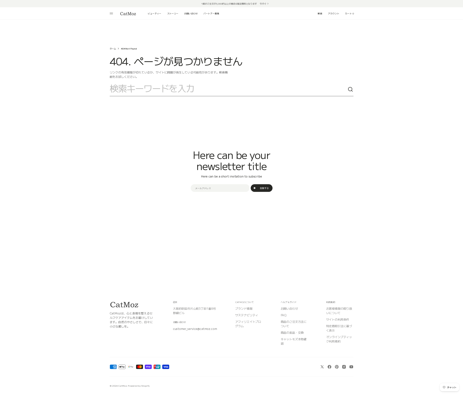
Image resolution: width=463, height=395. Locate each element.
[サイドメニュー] (112, 13)
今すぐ (263, 3)
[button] (320, 13)
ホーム (113, 48)
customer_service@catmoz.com (195, 328)
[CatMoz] (128, 13)
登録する (264, 187)
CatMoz (122, 385)
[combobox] (229, 89)
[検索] (350, 89)
